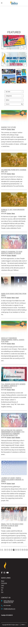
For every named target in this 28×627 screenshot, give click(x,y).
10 (5, 550)
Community (4, 583)
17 (20, 550)
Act (2, 589)
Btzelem (14, 255)
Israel (17, 297)
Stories (9, 129)
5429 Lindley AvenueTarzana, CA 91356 (9, 601)
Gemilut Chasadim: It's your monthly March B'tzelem (11, 252)
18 (22, 550)
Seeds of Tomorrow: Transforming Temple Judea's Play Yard (12, 339)
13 (11, 550)
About (2, 581)
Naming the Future (8, 127)
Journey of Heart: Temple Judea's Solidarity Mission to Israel (12, 479)
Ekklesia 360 (23, 624)
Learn (2, 585)
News (13, 129)
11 (7, 550)
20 (27, 550)
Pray (2, 587)
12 (9, 550)
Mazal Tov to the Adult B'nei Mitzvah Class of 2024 (12, 524)
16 (18, 550)
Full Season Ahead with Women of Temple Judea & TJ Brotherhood (13, 385)
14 (13, 550)
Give (2, 592)
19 (24, 550)
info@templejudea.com (9, 608)
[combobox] (14, 91)
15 (16, 550)
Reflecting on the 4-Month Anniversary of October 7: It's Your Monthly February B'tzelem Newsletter (12, 432)
